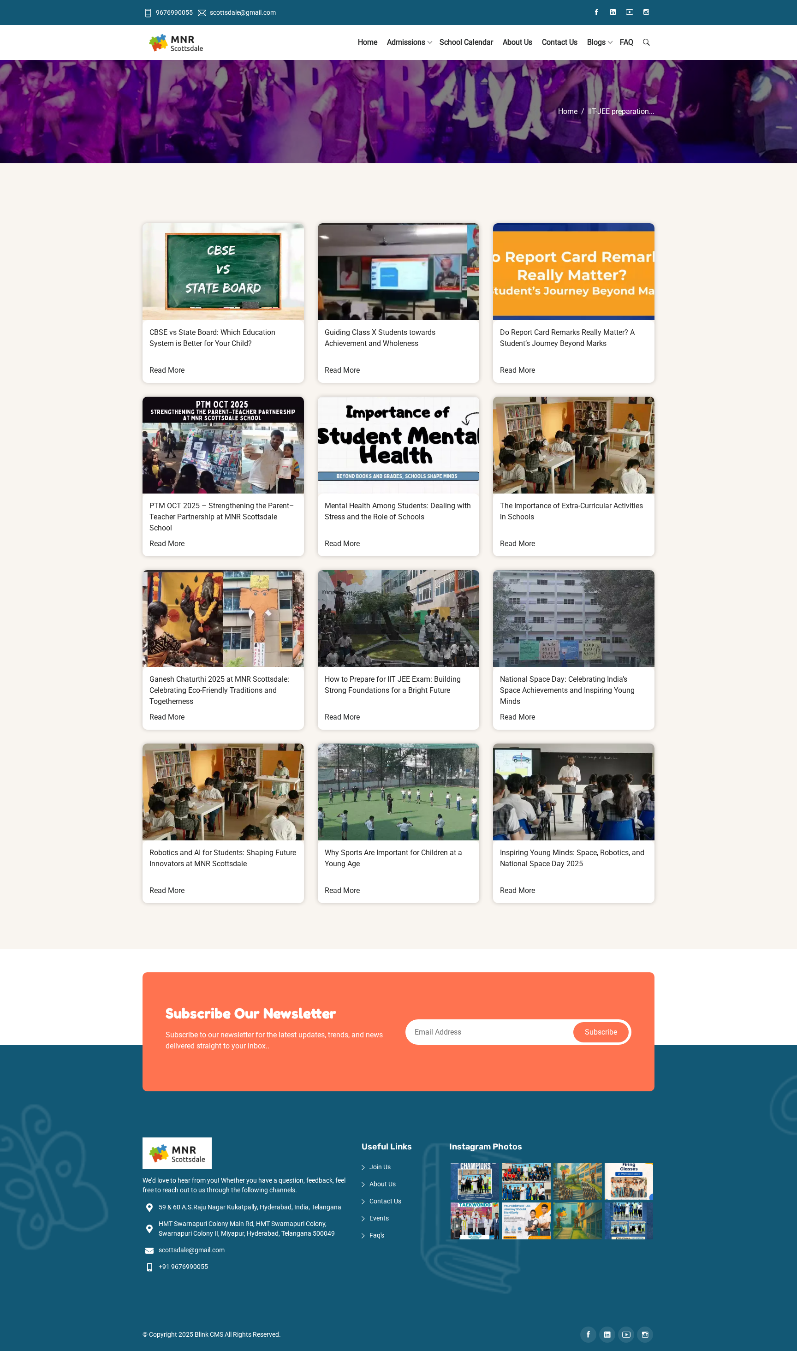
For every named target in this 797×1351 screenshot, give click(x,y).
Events (379, 1218)
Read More (166, 370)
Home (367, 42)
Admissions (406, 42)
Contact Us (559, 42)
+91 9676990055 (183, 1266)
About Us (517, 42)
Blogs (596, 42)
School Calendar (466, 42)
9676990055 (174, 12)
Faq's (376, 1235)
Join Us (380, 1167)
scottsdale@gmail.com (243, 12)
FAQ (626, 42)
